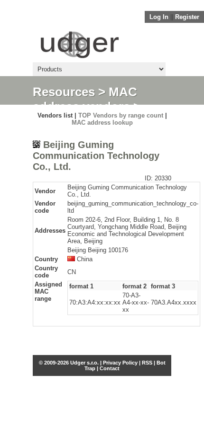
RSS (147, 362)
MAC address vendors (85, 99)
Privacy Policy (120, 362)
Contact (110, 368)
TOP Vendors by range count (120, 115)
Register (187, 16)
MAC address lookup (102, 122)
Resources (64, 92)
